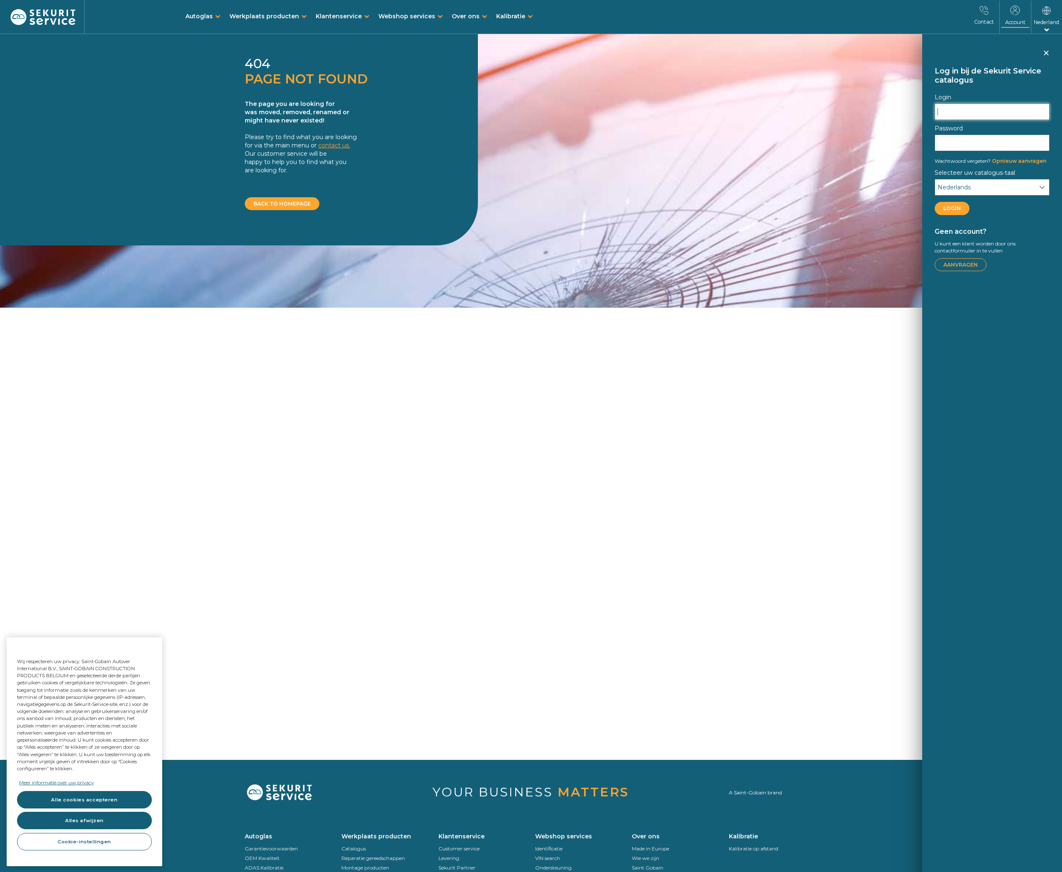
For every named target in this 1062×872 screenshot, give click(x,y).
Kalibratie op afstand (753, 848)
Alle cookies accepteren (84, 800)
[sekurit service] (289, 792)
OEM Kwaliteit (262, 858)
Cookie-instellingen (84, 842)
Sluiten (1046, 56)
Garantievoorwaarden (271, 848)
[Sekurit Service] (43, 17)
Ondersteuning (553, 868)
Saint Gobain (647, 868)
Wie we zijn (645, 858)
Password (949, 128)
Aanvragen (960, 265)
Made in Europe (650, 848)
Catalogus (353, 848)
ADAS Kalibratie (264, 868)
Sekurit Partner (456, 868)
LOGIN (952, 208)
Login (943, 97)
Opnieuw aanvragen (990, 161)
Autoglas (199, 16)
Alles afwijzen (84, 820)
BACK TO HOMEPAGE (282, 204)
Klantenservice (339, 16)
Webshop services (406, 16)
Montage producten (365, 868)
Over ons (466, 16)
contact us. (334, 145)
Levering (448, 858)
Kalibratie (510, 16)
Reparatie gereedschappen (373, 858)
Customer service (459, 848)
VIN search (547, 858)
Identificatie (549, 848)
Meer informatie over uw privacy (56, 783)
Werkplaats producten (264, 16)
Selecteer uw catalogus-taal (975, 172)
